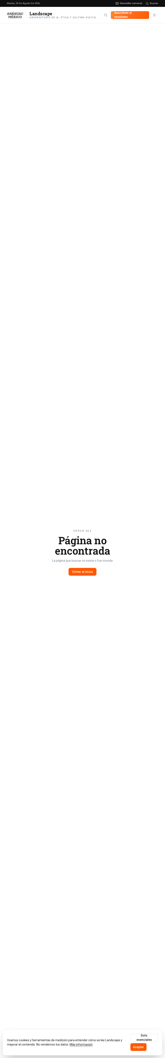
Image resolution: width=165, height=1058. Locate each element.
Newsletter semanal (131, 3)
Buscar (154, 3)
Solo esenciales (144, 1037)
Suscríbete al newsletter (123, 14)
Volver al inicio (82, 571)
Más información (81, 1044)
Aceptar (138, 1047)
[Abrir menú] (154, 15)
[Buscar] (106, 15)
